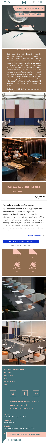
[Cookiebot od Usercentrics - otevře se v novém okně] (35, 197)
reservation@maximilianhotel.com (19, 428)
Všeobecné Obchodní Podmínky (24, 401)
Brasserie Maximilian (31, 89)
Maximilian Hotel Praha (15, 369)
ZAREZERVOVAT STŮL (30, 15)
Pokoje (7, 372)
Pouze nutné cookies (20, 246)
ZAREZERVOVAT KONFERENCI (26, 435)
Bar (5, 379)
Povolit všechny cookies (20, 242)
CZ (34, 2)
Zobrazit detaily (34, 236)
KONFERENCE (9, 382)
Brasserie (8, 375)
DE (42, 2)
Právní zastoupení (18, 405)
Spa (5, 385)
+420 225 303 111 (10, 422)
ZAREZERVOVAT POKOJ (30, 8)
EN (38, 2)
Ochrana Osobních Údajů (21, 409)
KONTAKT (16, 440)
